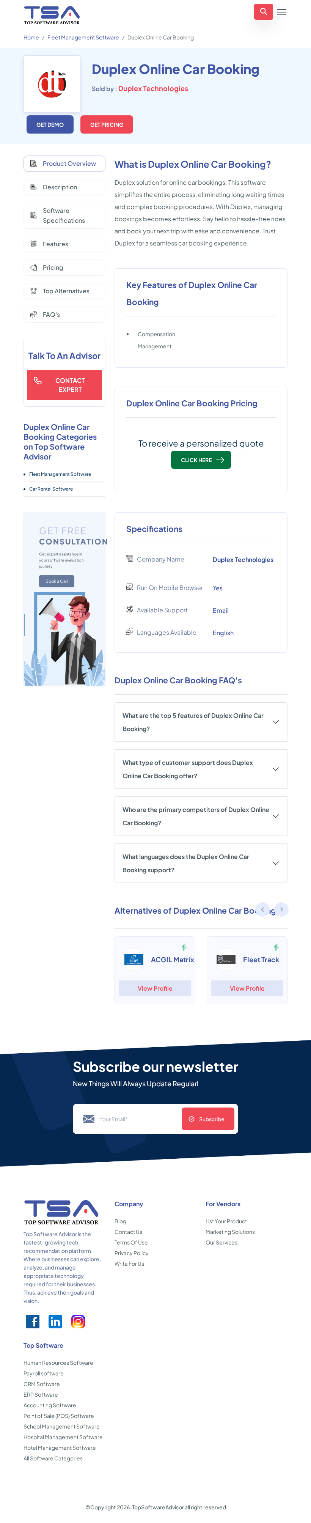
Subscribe (212, 1119)
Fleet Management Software (83, 37)
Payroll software (44, 1373)
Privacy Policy (132, 1252)
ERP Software (41, 1394)
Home (31, 37)
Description (60, 187)
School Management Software (62, 1426)
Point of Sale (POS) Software (59, 1415)
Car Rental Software (51, 489)
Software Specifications (64, 215)
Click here (196, 459)
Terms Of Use (131, 1242)
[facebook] (33, 1321)
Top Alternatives (66, 291)
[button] (281, 910)
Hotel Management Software (60, 1447)
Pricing (53, 267)
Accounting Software (50, 1405)
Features (55, 244)
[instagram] (78, 1321)
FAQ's (51, 314)
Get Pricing (106, 124)
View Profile (155, 988)
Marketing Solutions (230, 1231)
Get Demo (50, 124)
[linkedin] (55, 1321)
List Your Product (226, 1221)
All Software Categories (53, 1458)
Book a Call (57, 581)
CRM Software (42, 1383)
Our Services (221, 1242)
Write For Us (129, 1263)
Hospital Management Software (63, 1436)
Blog (120, 1221)
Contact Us (128, 1231)
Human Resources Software (58, 1362)
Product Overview (69, 163)
